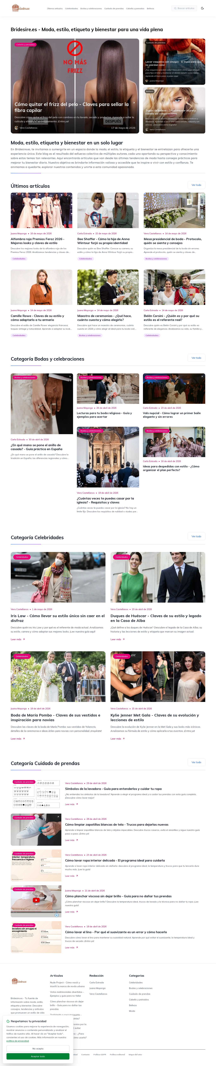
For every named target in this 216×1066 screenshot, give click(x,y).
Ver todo (196, 184)
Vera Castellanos (152, 233)
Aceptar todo (38, 1056)
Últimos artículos (55, 8)
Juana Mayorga (19, 233)
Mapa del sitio (135, 1054)
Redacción (96, 975)
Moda (132, 1011)
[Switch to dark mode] (202, 8)
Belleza (150, 8)
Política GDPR (99, 1054)
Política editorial (117, 1054)
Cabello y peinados (135, 8)
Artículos (56, 975)
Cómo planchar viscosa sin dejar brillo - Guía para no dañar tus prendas (67, 1005)
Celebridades (71, 8)
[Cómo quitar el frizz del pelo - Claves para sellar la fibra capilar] (75, 86)
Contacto (85, 1054)
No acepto (38, 1048)
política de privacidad (17, 1040)
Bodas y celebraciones (91, 8)
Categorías (136, 975)
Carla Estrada (84, 233)
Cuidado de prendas (114, 8)
